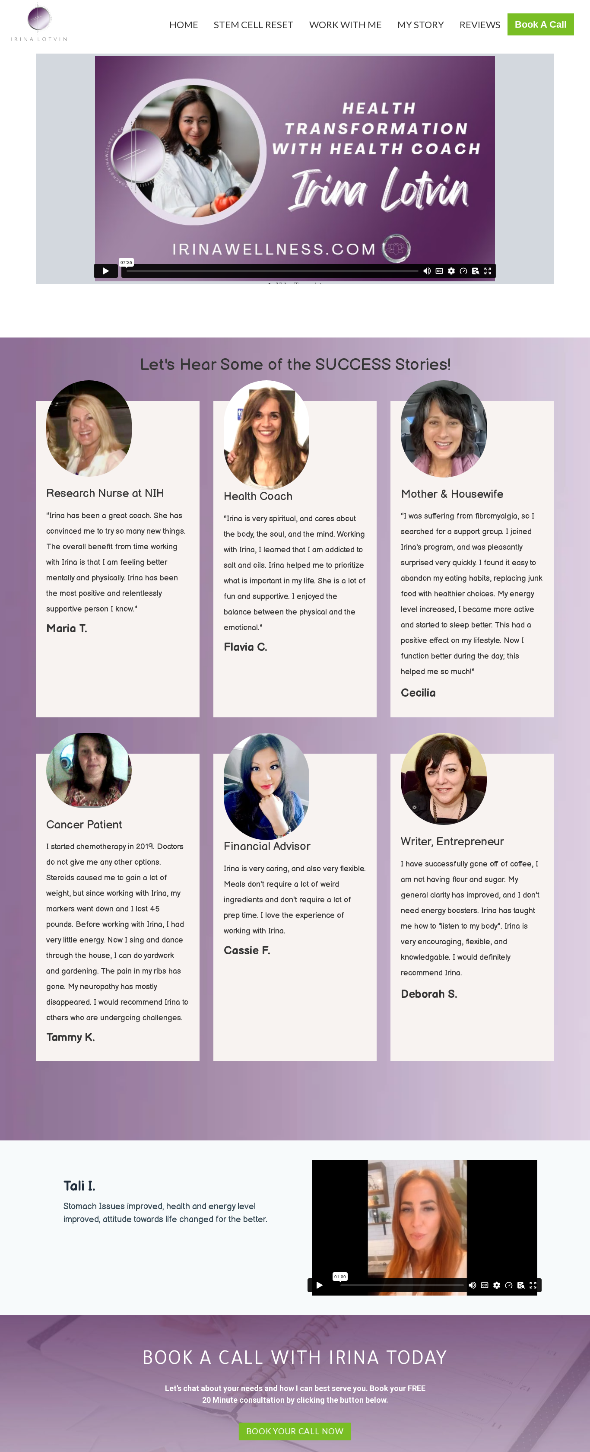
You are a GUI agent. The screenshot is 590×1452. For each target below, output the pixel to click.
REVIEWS (480, 24)
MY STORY (420, 24)
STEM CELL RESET (254, 24)
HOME (183, 24)
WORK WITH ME (345, 24)
